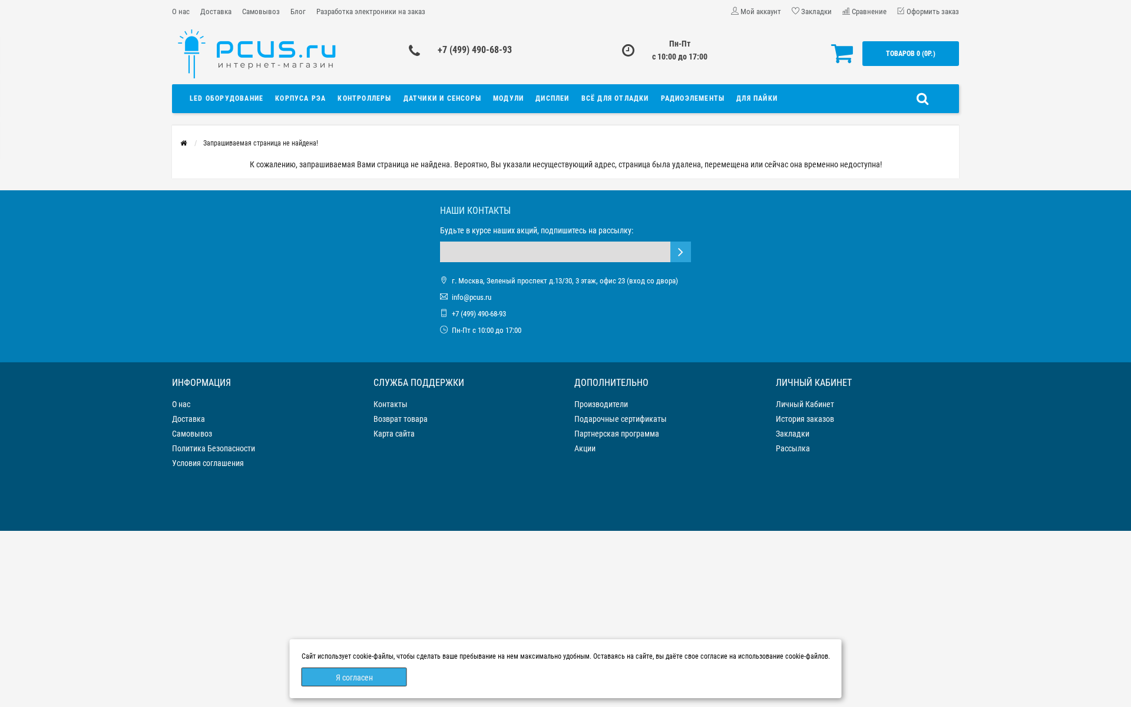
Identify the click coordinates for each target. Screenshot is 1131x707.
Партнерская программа (616, 433)
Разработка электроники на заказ (370, 11)
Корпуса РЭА (300, 98)
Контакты (390, 404)
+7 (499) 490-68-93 (475, 49)
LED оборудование (226, 98)
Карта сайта (394, 433)
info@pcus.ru (471, 297)
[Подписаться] (680, 252)
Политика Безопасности (213, 448)
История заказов (805, 419)
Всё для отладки (615, 98)
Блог (298, 11)
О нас (181, 11)
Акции (585, 448)
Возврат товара (400, 419)
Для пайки (757, 98)
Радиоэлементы (693, 98)
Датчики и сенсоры (442, 98)
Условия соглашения (208, 463)
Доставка (216, 11)
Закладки (792, 433)
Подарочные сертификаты (620, 419)
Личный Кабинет (805, 404)
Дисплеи (552, 98)
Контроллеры (364, 98)
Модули (508, 98)
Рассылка (793, 448)
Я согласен (354, 677)
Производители (601, 404)
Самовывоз (261, 11)
